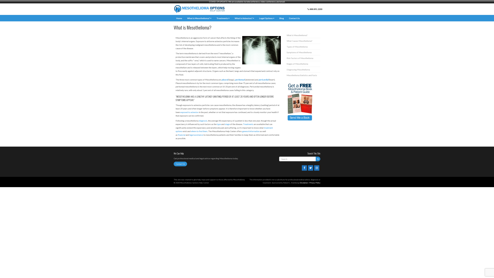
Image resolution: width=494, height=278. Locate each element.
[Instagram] (316, 168)
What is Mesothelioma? (198, 18)
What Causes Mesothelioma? (299, 41)
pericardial (263, 79)
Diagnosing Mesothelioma (298, 69)
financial (181, 135)
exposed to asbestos (189, 112)
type (219, 124)
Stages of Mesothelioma (297, 64)
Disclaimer (304, 183)
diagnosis (203, 120)
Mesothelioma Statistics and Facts (302, 75)
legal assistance (196, 135)
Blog (281, 18)
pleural (225, 79)
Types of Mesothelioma (297, 46)
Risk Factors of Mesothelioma (300, 58)
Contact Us (294, 18)
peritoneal (240, 79)
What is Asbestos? (244, 18)
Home (179, 18)
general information (251, 131)
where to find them (199, 131)
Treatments (222, 18)
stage (227, 124)
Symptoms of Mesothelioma (299, 52)
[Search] (318, 159)
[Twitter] (310, 168)
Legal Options (266, 18)
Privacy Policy (314, 183)
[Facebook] (304, 168)
